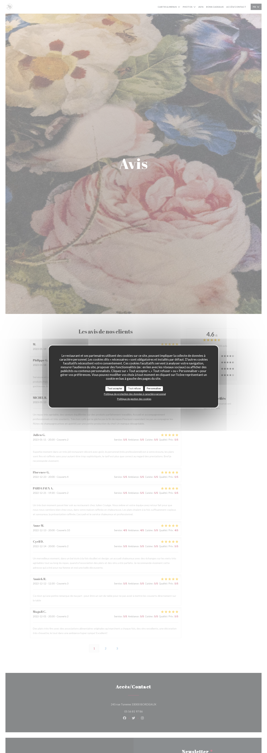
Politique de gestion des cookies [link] (134, 398)
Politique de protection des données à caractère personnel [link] (135, 393)
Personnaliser (154, 388)
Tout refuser (134, 388)
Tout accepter (114, 388)
